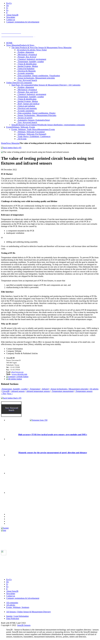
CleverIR (6, 391)
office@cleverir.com (17, 372)
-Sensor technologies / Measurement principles (69, 389)
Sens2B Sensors (23, 625)
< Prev (4, 393)
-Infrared (45, 389)
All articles (94, 389)
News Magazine (13, 143)
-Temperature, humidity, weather (14, 389)
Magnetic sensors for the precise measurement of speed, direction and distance (52, 452)
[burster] (5, 528)
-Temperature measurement (62, 391)
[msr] (3, 530)
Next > (10, 393)
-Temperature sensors (83, 391)
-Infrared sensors (18, 391)
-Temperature (34, 389)
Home (3, 143)
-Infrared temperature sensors (38, 391)
